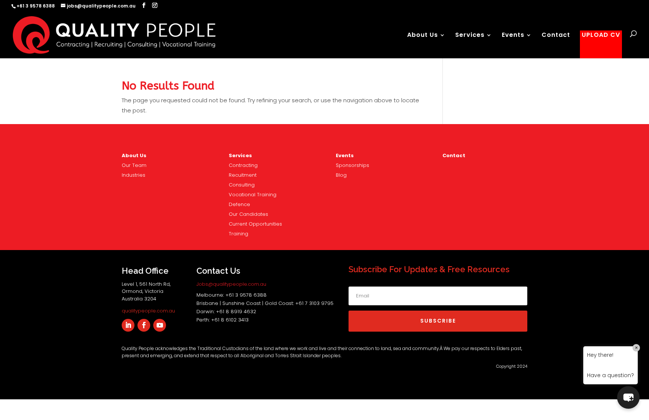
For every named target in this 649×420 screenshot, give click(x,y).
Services (469, 35)
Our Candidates (248, 214)
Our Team (134, 165)
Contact (556, 35)
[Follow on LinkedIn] (128, 325)
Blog (341, 175)
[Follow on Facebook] (143, 325)
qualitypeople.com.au (148, 310)
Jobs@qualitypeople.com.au (231, 284)
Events (513, 35)
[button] (628, 397)
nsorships (352, 165)
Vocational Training (252, 194)
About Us (422, 35)
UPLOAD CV (601, 35)
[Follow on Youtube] (159, 325)
